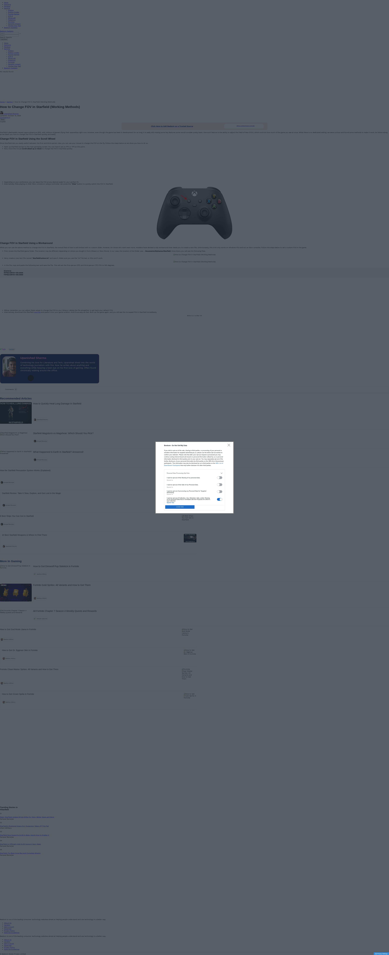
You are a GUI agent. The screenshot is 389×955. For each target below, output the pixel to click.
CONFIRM (180, 507)
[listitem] (194, 473)
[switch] (219, 477)
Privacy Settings (382, 953)
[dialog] (194, 477)
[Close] (229, 446)
